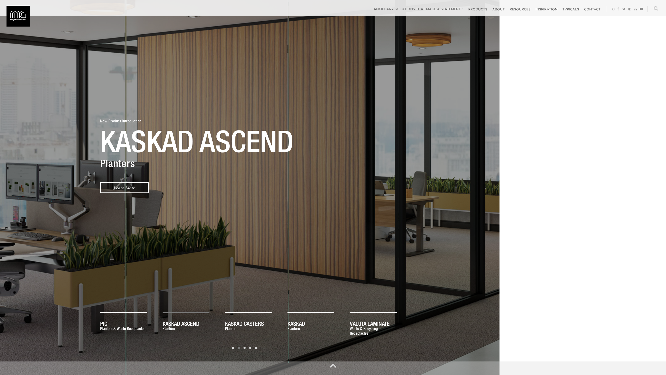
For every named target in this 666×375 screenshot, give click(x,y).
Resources (520, 9)
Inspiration (546, 9)
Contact (592, 9)
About (498, 9)
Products (477, 9)
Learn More (132, 188)
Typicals (570, 9)
